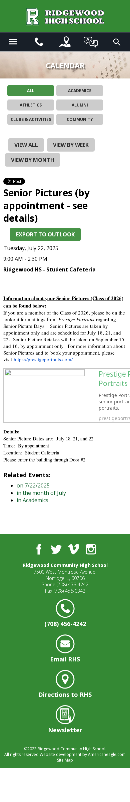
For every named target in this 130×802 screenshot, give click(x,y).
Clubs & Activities (31, 119)
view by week (71, 145)
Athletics (31, 105)
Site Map (65, 760)
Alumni (80, 105)
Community (80, 119)
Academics (79, 90)
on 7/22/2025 (33, 485)
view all (26, 145)
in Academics (32, 500)
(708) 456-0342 (69, 591)
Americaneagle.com (107, 754)
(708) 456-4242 (72, 584)
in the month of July (41, 492)
